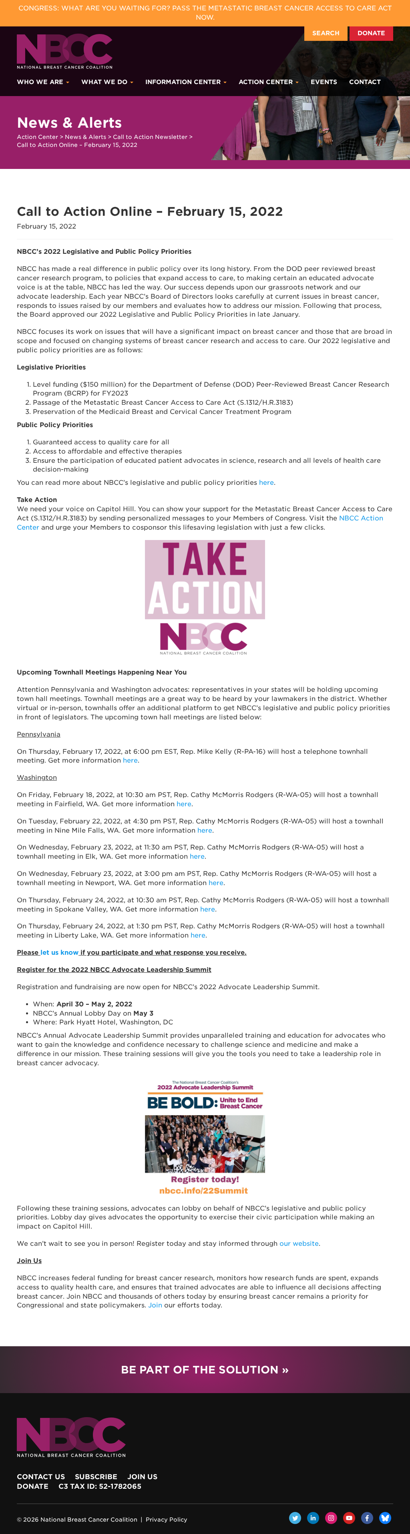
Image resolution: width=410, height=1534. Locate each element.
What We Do (105, 82)
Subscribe (96, 1477)
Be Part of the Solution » (205, 1369)
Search (326, 33)
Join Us (142, 1477)
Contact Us (41, 1477)
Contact (365, 82)
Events (324, 82)
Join (155, 1305)
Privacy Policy (166, 1519)
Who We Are (41, 82)
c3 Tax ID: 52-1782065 (99, 1486)
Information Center (184, 82)
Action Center (267, 82)
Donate (371, 33)
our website (299, 1243)
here (266, 482)
